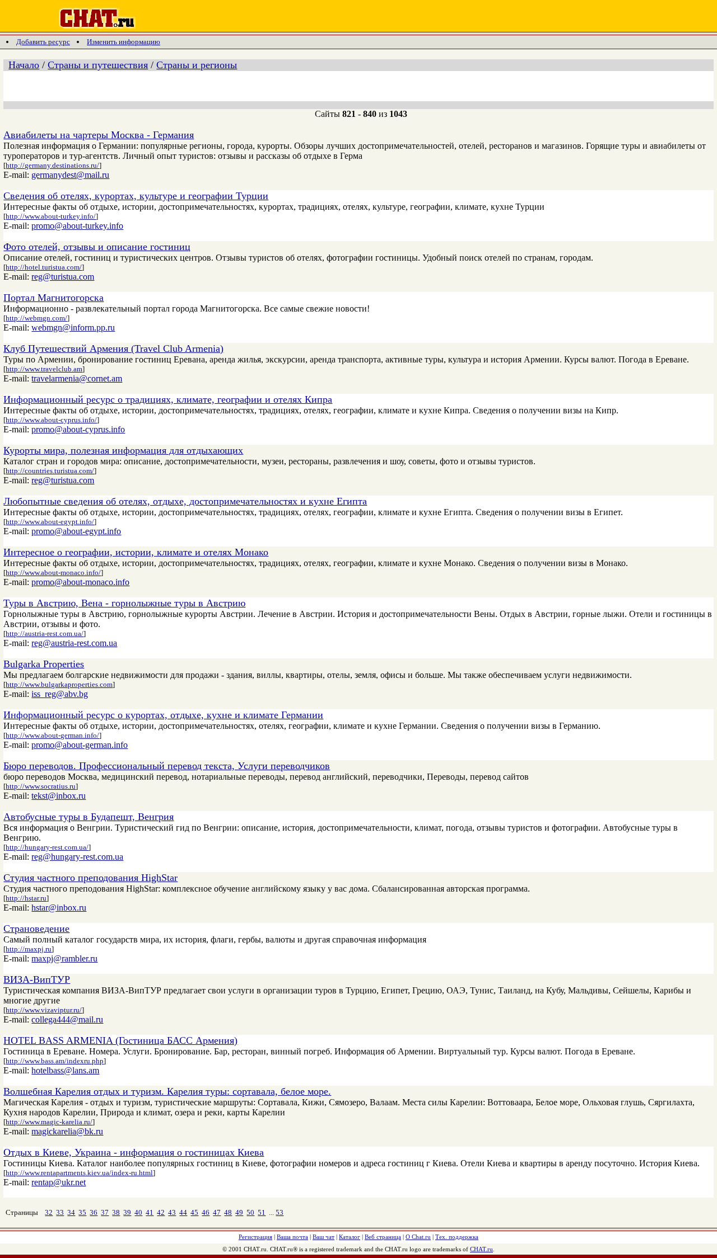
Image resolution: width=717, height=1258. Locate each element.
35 (82, 1212)
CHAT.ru (481, 1249)
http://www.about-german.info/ (52, 735)
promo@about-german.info (79, 745)
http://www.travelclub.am (44, 369)
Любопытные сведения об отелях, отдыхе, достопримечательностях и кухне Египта (185, 501)
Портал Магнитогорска (53, 297)
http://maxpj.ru (29, 949)
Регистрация (255, 1236)
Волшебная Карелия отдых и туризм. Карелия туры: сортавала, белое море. (167, 1091)
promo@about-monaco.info (80, 582)
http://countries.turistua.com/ (50, 471)
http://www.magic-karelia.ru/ (49, 1122)
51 (262, 1212)
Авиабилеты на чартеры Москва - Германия (98, 134)
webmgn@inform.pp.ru (73, 327)
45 (194, 1212)
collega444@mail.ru (67, 1019)
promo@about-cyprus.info (78, 429)
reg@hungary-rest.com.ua (77, 856)
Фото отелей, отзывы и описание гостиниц (96, 246)
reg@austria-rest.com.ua (74, 643)
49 (239, 1212)
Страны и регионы (196, 64)
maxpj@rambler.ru (64, 958)
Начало (23, 64)
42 (161, 1212)
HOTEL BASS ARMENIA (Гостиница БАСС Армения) (120, 1040)
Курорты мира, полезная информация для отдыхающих (123, 450)
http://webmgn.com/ (36, 318)
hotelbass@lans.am (65, 1070)
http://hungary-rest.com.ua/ (47, 847)
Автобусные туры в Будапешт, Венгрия (88, 816)
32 (49, 1212)
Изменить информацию (123, 41)
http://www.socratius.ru (41, 786)
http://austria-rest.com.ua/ (44, 633)
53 (279, 1212)
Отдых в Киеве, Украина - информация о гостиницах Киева (133, 1152)
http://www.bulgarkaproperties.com (59, 684)
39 (127, 1212)
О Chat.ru (418, 1236)
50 (250, 1212)
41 (149, 1212)
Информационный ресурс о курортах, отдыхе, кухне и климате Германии (163, 714)
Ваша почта (292, 1236)
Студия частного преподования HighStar (90, 877)
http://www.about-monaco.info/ (53, 572)
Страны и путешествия (98, 64)
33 (60, 1212)
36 (93, 1212)
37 (105, 1212)
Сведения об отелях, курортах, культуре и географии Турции (135, 195)
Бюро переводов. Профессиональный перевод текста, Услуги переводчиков (166, 765)
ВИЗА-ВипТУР (36, 979)
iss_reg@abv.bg (59, 694)
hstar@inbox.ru (58, 907)
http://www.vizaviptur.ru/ (44, 1010)
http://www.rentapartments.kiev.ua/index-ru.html (79, 1173)
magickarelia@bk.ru (67, 1131)
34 (71, 1212)
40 (138, 1212)
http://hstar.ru (26, 898)
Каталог (349, 1236)
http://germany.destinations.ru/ (52, 165)
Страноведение (36, 928)
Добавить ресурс (43, 41)
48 (228, 1212)
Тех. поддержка (456, 1236)
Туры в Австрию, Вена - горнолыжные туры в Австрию (124, 603)
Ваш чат (323, 1236)
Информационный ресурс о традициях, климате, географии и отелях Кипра (167, 399)
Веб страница (383, 1236)
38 (116, 1212)
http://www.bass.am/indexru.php (55, 1061)
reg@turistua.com (62, 276)
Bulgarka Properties (43, 664)
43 (172, 1212)
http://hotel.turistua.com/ (44, 267)
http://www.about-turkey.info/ (51, 216)
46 (205, 1212)
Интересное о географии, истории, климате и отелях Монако (135, 552)
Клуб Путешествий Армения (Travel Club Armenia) (113, 348)
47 (217, 1212)
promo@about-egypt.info (76, 531)
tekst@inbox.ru (58, 795)
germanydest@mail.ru (70, 175)
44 (183, 1212)
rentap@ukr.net (58, 1182)
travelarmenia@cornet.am (76, 378)
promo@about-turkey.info (77, 225)
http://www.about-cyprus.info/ (51, 420)
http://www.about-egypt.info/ (50, 521)
